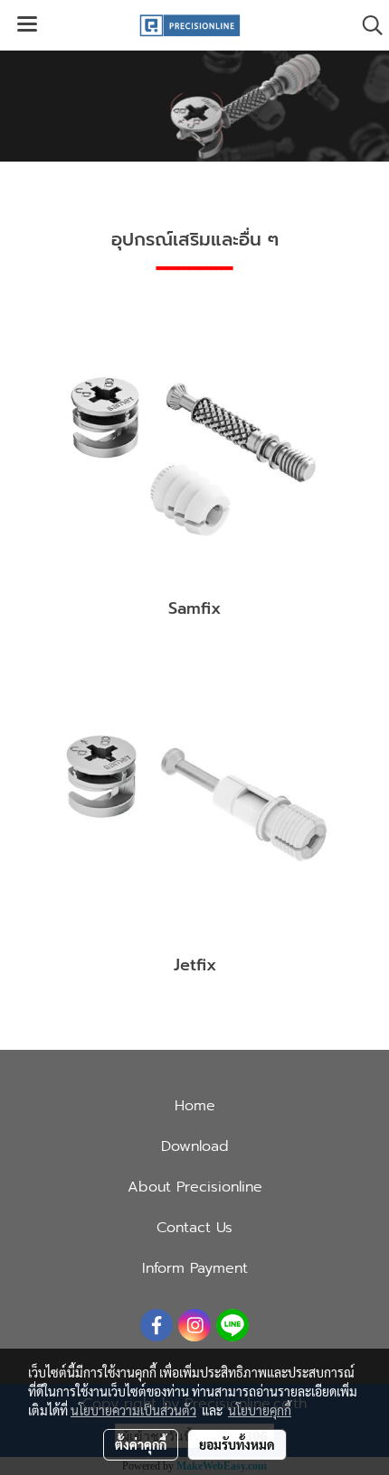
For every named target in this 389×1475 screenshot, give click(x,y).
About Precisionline (195, 1187)
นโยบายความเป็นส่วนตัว (133, 1410)
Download (195, 1146)
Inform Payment (195, 1268)
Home (195, 1106)
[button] (366, 25)
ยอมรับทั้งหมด (237, 1444)
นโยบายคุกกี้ (259, 1410)
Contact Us (194, 1227)
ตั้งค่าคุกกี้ (140, 1444)
